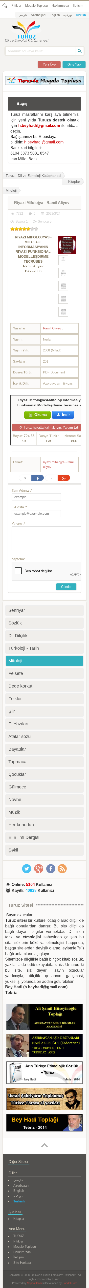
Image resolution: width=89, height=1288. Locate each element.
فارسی (23, 15)
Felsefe (15, 673)
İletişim (78, 5)
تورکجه (67, 15)
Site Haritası (22, 1263)
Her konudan (21, 824)
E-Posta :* (19, 507)
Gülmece (17, 786)
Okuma (40, 415)
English (55, 15)
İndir (65, 415)
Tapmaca (17, 761)
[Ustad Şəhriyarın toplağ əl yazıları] (44, 1100)
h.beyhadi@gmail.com (39, 125)
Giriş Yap (74, 64)
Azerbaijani (38, 15)
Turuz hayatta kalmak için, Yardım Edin (51, 427)
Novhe (14, 799)
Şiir (11, 711)
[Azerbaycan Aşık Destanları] (44, 1046)
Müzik (14, 812)
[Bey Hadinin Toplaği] (44, 1123)
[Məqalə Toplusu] (44, 83)
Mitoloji (15, 660)
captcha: (18, 559)
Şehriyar (16, 610)
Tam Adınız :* (22, 490)
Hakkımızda (60, 5)
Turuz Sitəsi (20, 905)
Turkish (80, 15)
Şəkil (13, 850)
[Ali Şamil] (44, 1018)
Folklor (15, 698)
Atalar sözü (19, 736)
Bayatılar (17, 749)
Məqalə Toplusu (36, 5)
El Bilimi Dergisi (23, 837)
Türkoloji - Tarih (23, 648)
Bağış (22, 103)
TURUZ (18, 1236)
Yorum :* (18, 524)
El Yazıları (18, 723)
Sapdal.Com (34, 1283)
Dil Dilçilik (17, 635)
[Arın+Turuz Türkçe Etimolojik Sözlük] (44, 1073)
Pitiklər (16, 5)
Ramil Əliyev (52, 328)
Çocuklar (17, 774)
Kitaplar (74, 182)
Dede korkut (20, 686)
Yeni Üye (49, 64)
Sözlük (15, 623)
